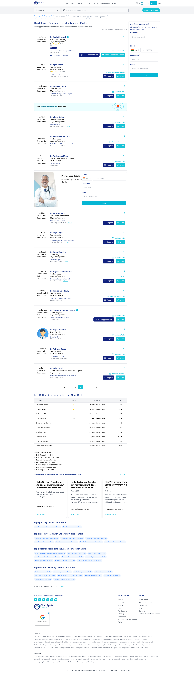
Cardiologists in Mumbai (57, 645)
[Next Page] (91, 387)
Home (37, 586)
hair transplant (55, 492)
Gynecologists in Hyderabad (42, 642)
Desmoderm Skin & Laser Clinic (60, 298)
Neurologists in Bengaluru (110, 648)
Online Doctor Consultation (149, 614)
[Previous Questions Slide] (120, 475)
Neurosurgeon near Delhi (62, 572)
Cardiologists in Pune (71, 645)
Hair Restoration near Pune (44, 542)
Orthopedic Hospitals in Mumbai (131, 656)
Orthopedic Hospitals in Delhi (42, 659)
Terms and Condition (147, 602)
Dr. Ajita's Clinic (55, 74)
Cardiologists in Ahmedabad (145, 642)
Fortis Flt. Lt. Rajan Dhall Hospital (61, 94)
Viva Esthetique (55, 260)
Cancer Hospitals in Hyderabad (75, 656)
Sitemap (121, 614)
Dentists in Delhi (70, 639)
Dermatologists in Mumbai (95, 642)
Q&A (114, 3)
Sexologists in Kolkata (146, 645)
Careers (142, 611)
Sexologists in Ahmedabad (66, 648)
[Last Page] (96, 387)
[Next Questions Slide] (125, 475)
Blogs (96, 3)
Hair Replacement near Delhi (65, 560)
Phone (85, 174)
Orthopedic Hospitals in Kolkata (60, 659)
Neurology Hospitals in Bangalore (136, 659)
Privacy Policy (125, 670)
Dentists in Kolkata (95, 639)
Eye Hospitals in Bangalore (89, 662)
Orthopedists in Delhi (144, 636)
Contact (121, 602)
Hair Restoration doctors (50, 586)
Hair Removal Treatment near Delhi (47, 557)
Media (120, 605)
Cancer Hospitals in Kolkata (93, 656)
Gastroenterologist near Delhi (45, 575)
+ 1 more (67, 126)
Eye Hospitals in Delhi (74, 662)
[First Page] (64, 387)
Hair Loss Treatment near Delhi (72, 557)
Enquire (110, 76)
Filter (39, 17)
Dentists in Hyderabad (108, 639)
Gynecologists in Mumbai (140, 639)
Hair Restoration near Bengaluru (72, 538)
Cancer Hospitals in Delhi (58, 656)
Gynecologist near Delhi (43, 579)
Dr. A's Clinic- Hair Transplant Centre (62, 51)
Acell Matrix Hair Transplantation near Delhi (50, 553)
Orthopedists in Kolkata (40, 639)
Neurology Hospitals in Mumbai (80, 659)
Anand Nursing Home (57, 221)
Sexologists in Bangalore (82, 648)
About (120, 600)
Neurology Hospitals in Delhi (98, 659)
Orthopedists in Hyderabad (101, 636)
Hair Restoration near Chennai (66, 542)
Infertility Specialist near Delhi (64, 579)
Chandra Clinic (55, 337)
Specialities (122, 617)
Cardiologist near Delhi (112, 575)
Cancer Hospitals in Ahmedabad (112, 656)
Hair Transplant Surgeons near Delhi (47, 527)
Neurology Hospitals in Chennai (116, 659)
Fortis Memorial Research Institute (62, 144)
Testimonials (105, 3)
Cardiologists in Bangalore (41, 645)
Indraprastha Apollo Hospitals (60, 279)
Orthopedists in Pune (116, 636)
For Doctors (122, 611)
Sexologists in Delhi (52, 648)
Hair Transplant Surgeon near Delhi (70, 575)
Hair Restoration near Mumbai (96, 538)
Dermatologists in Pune (110, 642)
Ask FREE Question (151, 10)
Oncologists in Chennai (85, 636)
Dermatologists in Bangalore (78, 642)
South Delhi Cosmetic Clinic (59, 318)
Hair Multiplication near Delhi (95, 557)
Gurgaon (60, 146)
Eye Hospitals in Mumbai (59, 662)
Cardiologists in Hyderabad (101, 645)
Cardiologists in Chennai (117, 645)
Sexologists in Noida (39, 648)
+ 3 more (65, 281)
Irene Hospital (55, 163)
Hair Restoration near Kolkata (115, 542)
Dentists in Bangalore (82, 639)
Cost (89, 3)
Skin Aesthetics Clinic (57, 356)
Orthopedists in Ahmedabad (56, 639)
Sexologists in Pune (96, 648)
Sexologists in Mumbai (131, 645)
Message (134, 33)
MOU (141, 608)
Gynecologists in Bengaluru (123, 639)
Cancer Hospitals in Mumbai (42, 656)
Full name (87, 183)
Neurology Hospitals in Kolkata (42, 662)
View (122, 76)
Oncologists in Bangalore (41, 636)
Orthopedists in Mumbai (130, 636)
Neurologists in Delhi (142, 648)
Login (152, 3)
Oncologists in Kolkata (56, 636)
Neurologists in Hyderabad (126, 648)
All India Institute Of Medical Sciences (63, 376)
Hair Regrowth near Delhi (43, 560)
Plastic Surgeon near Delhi (83, 572)
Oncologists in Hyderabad (70, 636)
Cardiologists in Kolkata (85, 645)
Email (85, 192)
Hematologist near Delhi (93, 575)
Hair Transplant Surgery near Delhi (89, 560)
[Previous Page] (70, 387)
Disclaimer (143, 605)
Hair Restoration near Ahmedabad (46, 538)
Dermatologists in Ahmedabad (59, 642)
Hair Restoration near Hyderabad (91, 542)
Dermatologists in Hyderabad (127, 642)
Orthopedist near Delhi (43, 572)
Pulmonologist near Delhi (103, 572)
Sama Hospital (55, 125)
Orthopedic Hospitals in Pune (150, 656)
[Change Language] (138, 3)
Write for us (143, 600)
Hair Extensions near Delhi (77, 553)
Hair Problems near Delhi (96, 553)
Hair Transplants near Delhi (72, 527)
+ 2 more (65, 261)
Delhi (54, 53)
